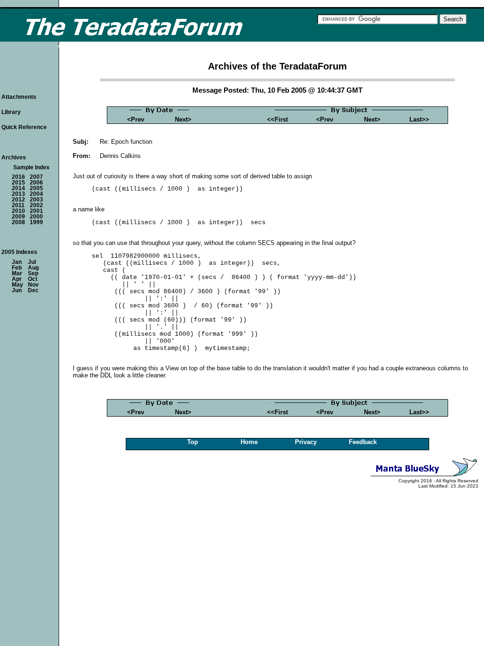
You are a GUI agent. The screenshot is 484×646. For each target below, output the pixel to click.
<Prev (135, 119)
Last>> (419, 119)
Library (11, 112)
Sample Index (31, 167)
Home (249, 441)
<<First (277, 119)
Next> (183, 119)
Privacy (306, 441)
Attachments (18, 97)
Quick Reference (24, 127)
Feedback (363, 441)
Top (192, 441)
